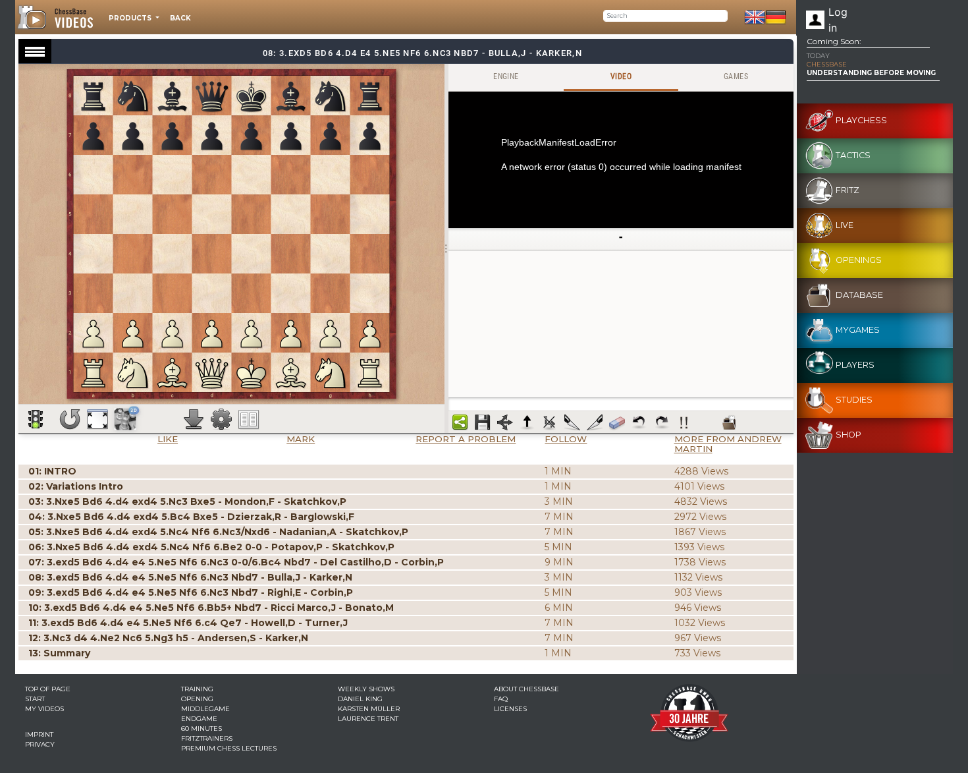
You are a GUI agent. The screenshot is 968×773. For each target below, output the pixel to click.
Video (621, 76)
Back (180, 18)
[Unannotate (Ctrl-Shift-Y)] (617, 422)
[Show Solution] (35, 419)
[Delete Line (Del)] (550, 422)
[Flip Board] (69, 419)
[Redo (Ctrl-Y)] (662, 422)
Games (736, 76)
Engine (505, 76)
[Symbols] (684, 422)
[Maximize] (97, 419)
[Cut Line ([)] (572, 422)
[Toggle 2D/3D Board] (125, 419)
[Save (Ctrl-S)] (483, 422)
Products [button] (131, 18)
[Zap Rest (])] (595, 422)
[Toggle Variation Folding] (505, 422)
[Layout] (248, 419)
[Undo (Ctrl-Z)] (639, 422)
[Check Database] (729, 422)
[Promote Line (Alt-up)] (527, 422)
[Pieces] (221, 419)
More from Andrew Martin (728, 444)
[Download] (193, 419)
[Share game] (460, 422)
